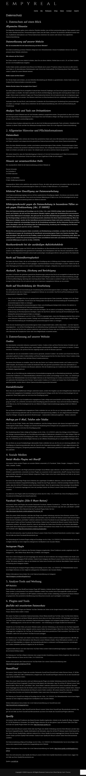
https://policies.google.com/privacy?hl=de (18, 664)
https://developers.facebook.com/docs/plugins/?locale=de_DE (24, 511)
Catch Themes (66, 772)
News (62, 11)
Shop (56, 11)
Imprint (76, 11)
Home (36, 11)
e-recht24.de (14, 761)
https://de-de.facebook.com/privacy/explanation (32, 529)
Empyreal (29, 772)
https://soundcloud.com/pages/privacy (17, 705)
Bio (41, 11)
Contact (69, 11)
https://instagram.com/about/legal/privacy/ (18, 576)
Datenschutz (49, 772)
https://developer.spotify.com (42, 724)
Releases (48, 11)
